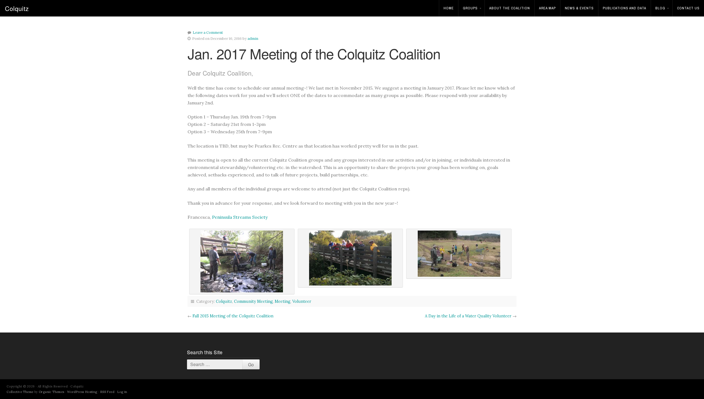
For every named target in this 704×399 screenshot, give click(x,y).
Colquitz (17, 8)
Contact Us (688, 8)
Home (449, 8)
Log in (122, 392)
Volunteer (301, 301)
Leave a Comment (208, 32)
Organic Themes (51, 392)
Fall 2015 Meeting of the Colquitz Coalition (233, 316)
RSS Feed (107, 392)
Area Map (547, 8)
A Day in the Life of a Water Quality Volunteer (468, 316)
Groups (470, 8)
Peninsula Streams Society (240, 217)
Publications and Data (624, 8)
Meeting (282, 301)
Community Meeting (253, 301)
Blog (660, 8)
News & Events (579, 8)
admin (253, 38)
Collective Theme (20, 392)
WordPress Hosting (82, 392)
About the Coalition (509, 8)
